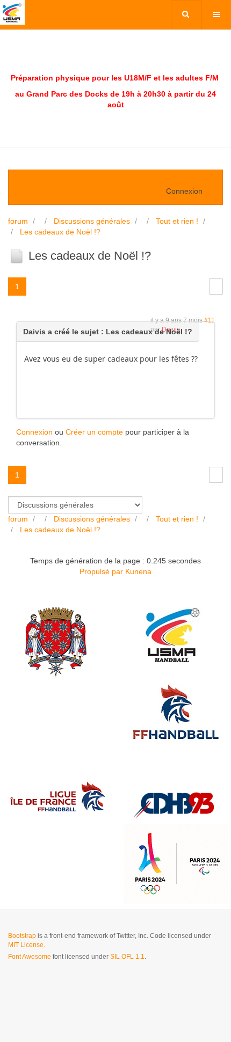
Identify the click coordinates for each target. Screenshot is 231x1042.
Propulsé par (102, 571)
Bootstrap (22, 936)
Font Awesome (29, 956)
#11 (209, 320)
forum (18, 221)
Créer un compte (94, 432)
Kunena (138, 571)
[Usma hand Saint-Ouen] (12, 12)
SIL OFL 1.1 (127, 956)
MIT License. (26, 945)
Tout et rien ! (177, 221)
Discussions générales (92, 221)
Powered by (57, 985)
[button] (189, 191)
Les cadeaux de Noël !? (60, 232)
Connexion (34, 432)
